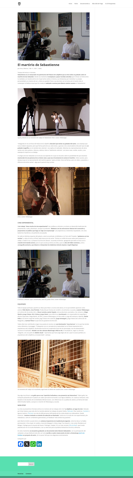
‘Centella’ (85, 411)
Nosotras (20, 473)
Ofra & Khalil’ (73, 425)
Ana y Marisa (24, 68)
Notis (76, 3)
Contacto (28, 473)
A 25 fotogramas (110, 3)
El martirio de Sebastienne (38, 65)
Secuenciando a (85, 3)
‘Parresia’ (30, 413)
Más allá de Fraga (97, 3)
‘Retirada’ (70, 411)
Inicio (70, 3)
